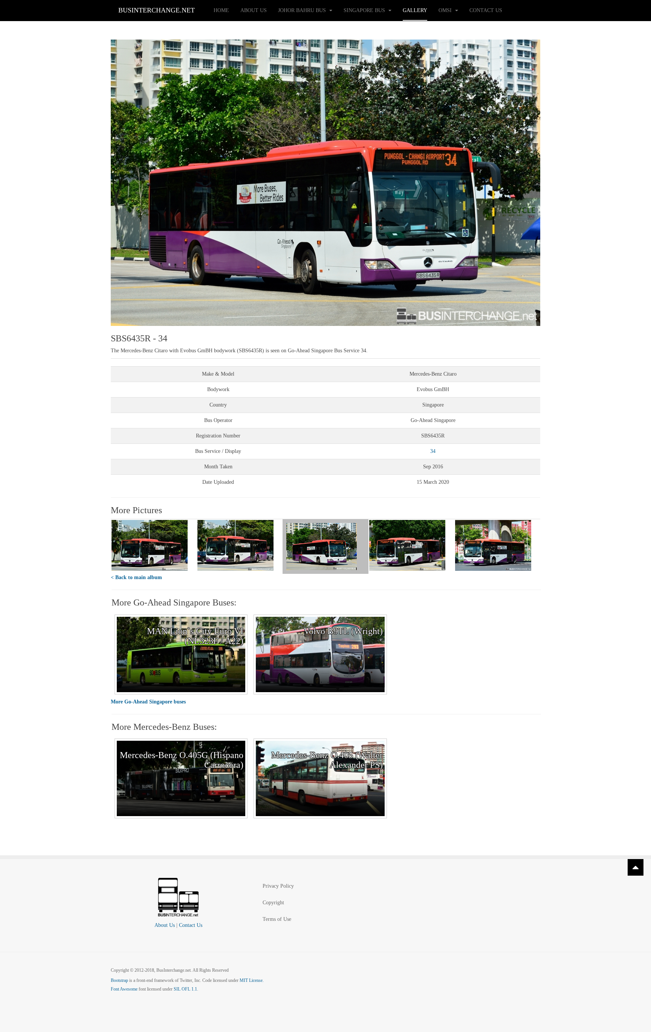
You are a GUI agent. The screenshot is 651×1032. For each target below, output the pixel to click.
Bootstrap (119, 980)
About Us (253, 10)
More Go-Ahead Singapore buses (148, 702)
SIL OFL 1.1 (185, 989)
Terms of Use (277, 919)
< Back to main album (136, 577)
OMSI (446, 10)
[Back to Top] (635, 867)
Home (221, 10)
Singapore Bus (365, 10)
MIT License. (252, 980)
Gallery (415, 10)
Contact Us (485, 10)
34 (433, 451)
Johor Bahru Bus (302, 10)
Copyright (273, 902)
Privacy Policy (278, 886)
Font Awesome (124, 989)
